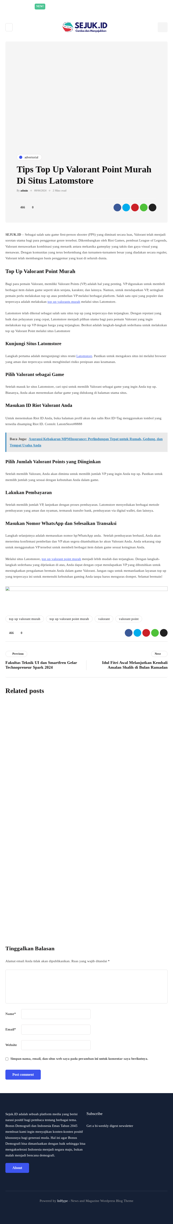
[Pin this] (135, 207)
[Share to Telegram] (152, 207)
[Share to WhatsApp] (144, 207)
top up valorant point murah (61, 559)
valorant (104, 619)
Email (10, 1029)
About (17, 1168)
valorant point (129, 619)
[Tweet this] (126, 207)
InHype (62, 1201)
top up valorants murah (64, 301)
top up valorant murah (24, 619)
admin (24, 190)
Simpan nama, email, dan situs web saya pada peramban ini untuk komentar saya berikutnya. (79, 1058)
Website (11, 1045)
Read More (129, 6)
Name (10, 1014)
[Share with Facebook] (117, 207)
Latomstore (84, 356)
